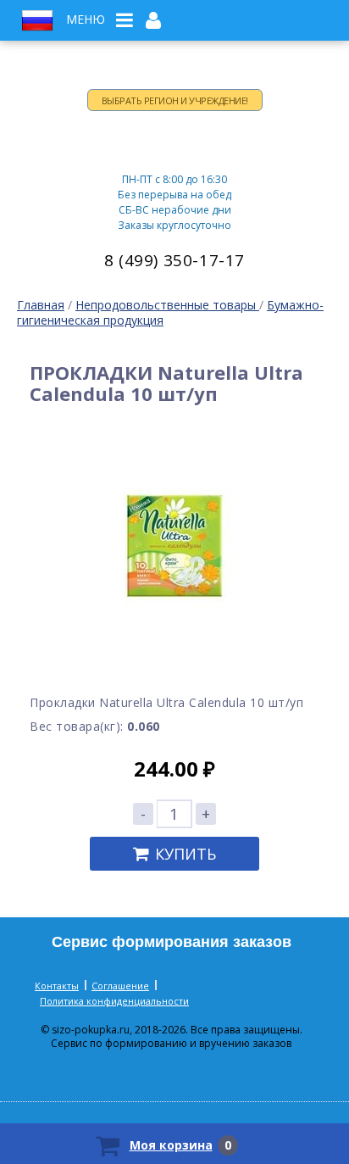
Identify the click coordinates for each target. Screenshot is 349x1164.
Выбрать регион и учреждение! (175, 100)
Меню (85, 19)
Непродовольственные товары (167, 305)
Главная (40, 305)
